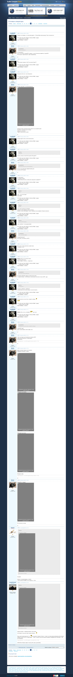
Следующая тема (30, 647)
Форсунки (63, 670)
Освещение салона (19, 668)
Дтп (22, 668)
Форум (13, 17)
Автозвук (22, 670)
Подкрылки (21, 671)
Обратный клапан (61, 668)
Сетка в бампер (53, 667)
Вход (64, 1)
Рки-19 (31, 670)
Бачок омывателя (50, 670)
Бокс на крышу (50, 668)
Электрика (9, 668)
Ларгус (22, 669)
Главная (9, 17)
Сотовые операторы (27, 17)
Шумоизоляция (46, 668)
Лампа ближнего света (36, 670)
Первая (14, 23)
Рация (19, 669)
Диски (49, 667)
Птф (58, 668)
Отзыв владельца (16, 671)
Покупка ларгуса (14, 668)
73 (34, 23)
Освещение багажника (59, 669)
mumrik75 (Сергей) (12, 582)
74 (36, 23)
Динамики (32, 668)
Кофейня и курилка (19, 17)
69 (26, 23)
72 (32, 23)
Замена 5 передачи (11, 671)
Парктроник (55, 670)
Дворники (36, 668)
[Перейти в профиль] (12, 40)
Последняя (45, 23)
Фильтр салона (52, 669)
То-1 (57, 670)
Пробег (30, 667)
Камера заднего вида (45, 667)
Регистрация (59, 1)
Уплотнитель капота (45, 670)
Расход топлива (23, 667)
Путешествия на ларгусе (13, 667)
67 (22, 23)
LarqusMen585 (12, 33)
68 (24, 23)
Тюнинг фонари (55, 668)
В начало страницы (12, 644)
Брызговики (48, 669)
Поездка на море (14, 670)
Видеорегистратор (58, 667)
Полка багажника (25, 671)
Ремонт (41, 670)
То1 (50, 667)
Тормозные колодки (11, 669)
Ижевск (30, 668)
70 (28, 23)
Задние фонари (39, 669)
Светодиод (9, 670)
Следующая (40, 23)
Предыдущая (19, 23)
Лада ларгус (28, 670)
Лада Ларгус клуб (10, 675)
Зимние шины (16, 669)
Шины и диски (19, 670)
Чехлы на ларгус (26, 668)
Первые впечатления (38, 667)
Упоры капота (44, 669)
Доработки (33, 667)
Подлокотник (19, 667)
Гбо (55, 669)
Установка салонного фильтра (33, 669)
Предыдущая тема (22, 647)
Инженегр (12, 527)
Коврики (24, 669)
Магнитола (27, 667)
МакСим (12, 45)
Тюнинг (39, 668)
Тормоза (27, 669)
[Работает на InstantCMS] (62, 676)
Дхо (8, 667)
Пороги (25, 670)
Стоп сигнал (41, 668)
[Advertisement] (36, 29)
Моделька (60, 670)
